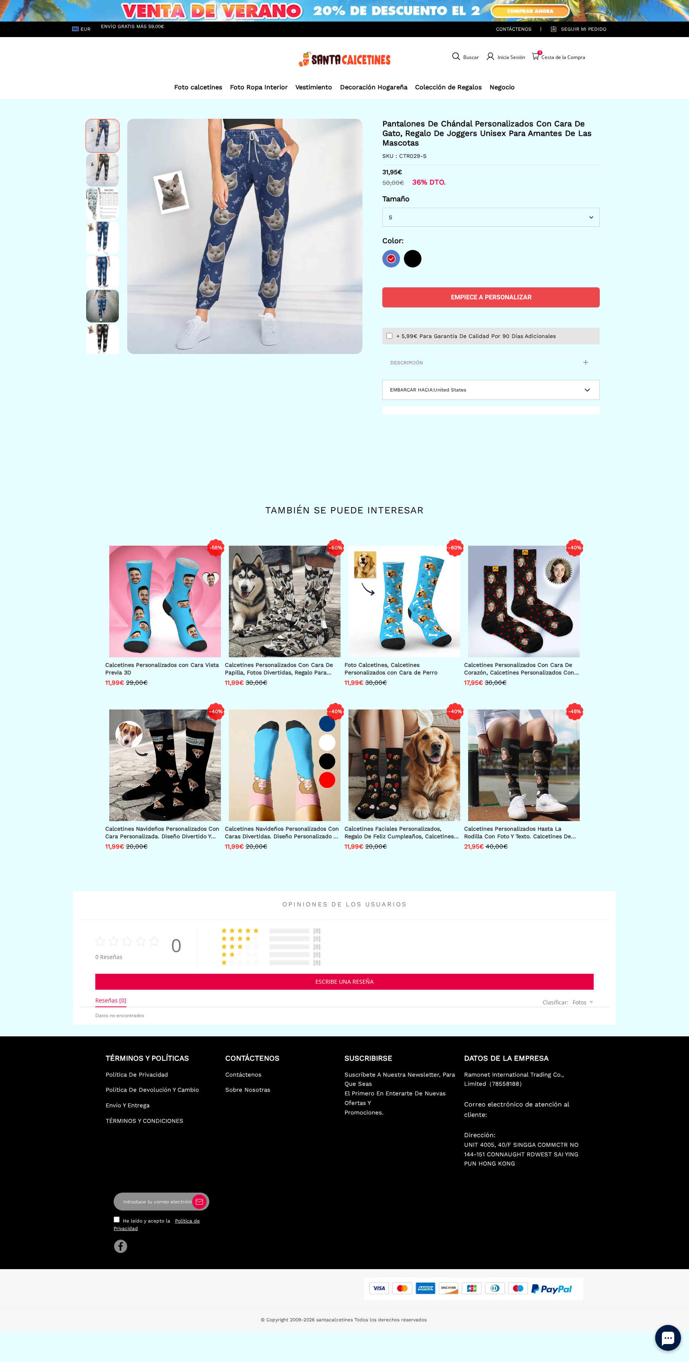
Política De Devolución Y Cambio (152, 1089)
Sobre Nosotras (247, 1089)
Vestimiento (313, 87)
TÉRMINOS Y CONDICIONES (144, 1120)
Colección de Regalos (448, 87)
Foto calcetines (198, 87)
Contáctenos (514, 29)
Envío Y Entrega (128, 1105)
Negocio (502, 87)
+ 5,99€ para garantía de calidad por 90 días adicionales (476, 336)
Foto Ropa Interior (259, 87)
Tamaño (395, 199)
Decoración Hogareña (373, 87)
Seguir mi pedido (583, 29)
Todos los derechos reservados (390, 1320)
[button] (139, 236)
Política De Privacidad (137, 1074)
